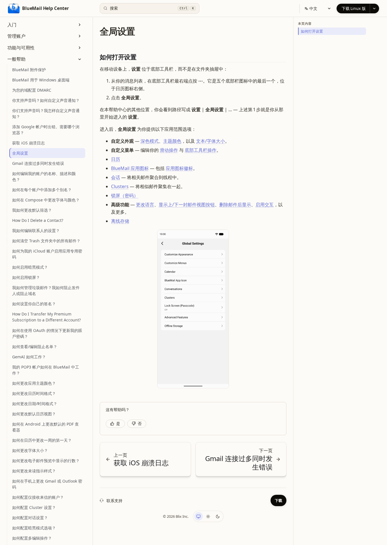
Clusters (120, 186)
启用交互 (265, 204)
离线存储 (120, 221)
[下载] (374, 8)
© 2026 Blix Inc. (175, 516)
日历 (115, 159)
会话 (115, 177)
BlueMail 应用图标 (130, 168)
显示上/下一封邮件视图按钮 (187, 204)
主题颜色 (172, 141)
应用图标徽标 (179, 168)
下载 (278, 500)
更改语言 (145, 204)
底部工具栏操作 (200, 150)
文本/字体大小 (210, 141)
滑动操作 (169, 150)
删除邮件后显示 (235, 204)
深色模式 (150, 141)
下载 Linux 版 (354, 8)
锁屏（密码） (124, 195)
